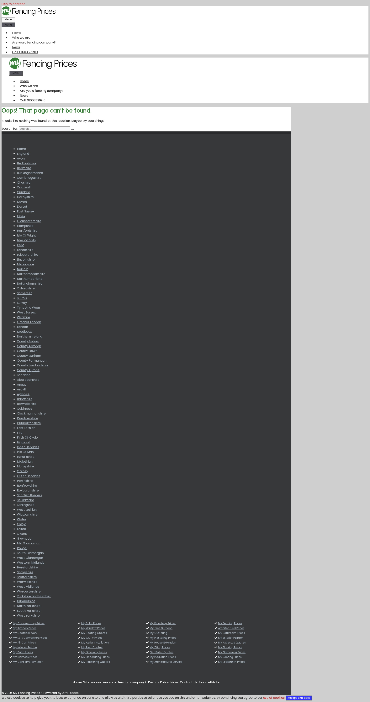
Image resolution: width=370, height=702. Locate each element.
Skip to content (13, 4)
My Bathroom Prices (231, 633)
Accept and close (299, 698)
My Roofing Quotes (94, 633)
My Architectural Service (166, 662)
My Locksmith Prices (231, 662)
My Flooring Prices (230, 647)
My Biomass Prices (25, 657)
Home (16, 33)
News (16, 47)
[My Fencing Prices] (43, 68)
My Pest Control (92, 647)
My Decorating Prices (95, 657)
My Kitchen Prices (24, 628)
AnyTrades (70, 693)
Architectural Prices (231, 628)
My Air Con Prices (24, 642)
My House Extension (163, 642)
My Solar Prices (91, 623)
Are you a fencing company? (34, 42)
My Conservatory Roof (28, 662)
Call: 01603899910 (25, 52)
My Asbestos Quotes (232, 642)
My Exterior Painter (230, 638)
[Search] (72, 129)
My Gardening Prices (232, 652)
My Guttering (158, 633)
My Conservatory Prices (29, 623)
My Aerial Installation (95, 642)
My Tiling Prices (160, 647)
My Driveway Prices (94, 652)
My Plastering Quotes (95, 662)
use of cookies (274, 697)
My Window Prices (93, 628)
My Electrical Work (25, 633)
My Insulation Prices (163, 657)
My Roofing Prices (230, 657)
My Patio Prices (23, 652)
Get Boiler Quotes (161, 652)
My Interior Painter (25, 647)
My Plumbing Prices (163, 623)
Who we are (21, 37)
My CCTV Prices (91, 638)
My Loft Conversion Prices (30, 638)
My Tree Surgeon (161, 628)
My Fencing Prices (230, 623)
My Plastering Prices (163, 638)
